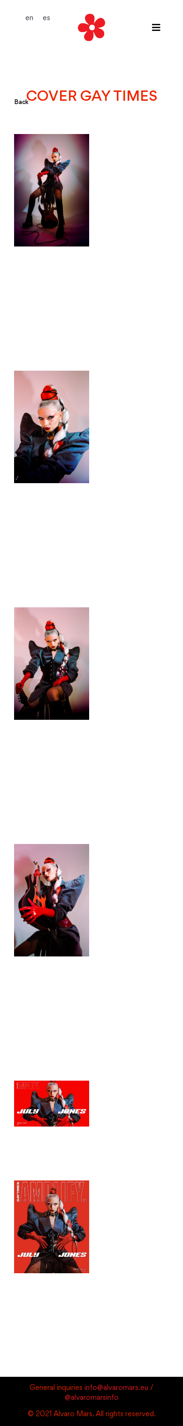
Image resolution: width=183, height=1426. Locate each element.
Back (21, 102)
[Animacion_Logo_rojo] (91, 12)
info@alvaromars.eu (116, 1388)
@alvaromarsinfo (92, 1398)
